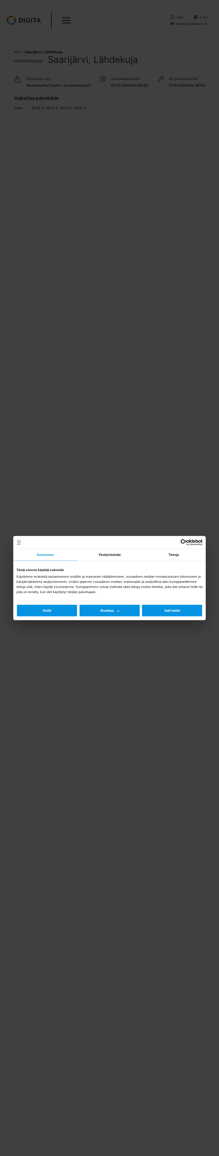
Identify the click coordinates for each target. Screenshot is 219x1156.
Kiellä (47, 610)
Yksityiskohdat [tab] (109, 554)
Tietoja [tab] (174, 554)
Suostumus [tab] (45, 554)
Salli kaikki (172, 610)
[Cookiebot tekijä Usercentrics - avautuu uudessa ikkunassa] (184, 542)
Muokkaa (107, 610)
